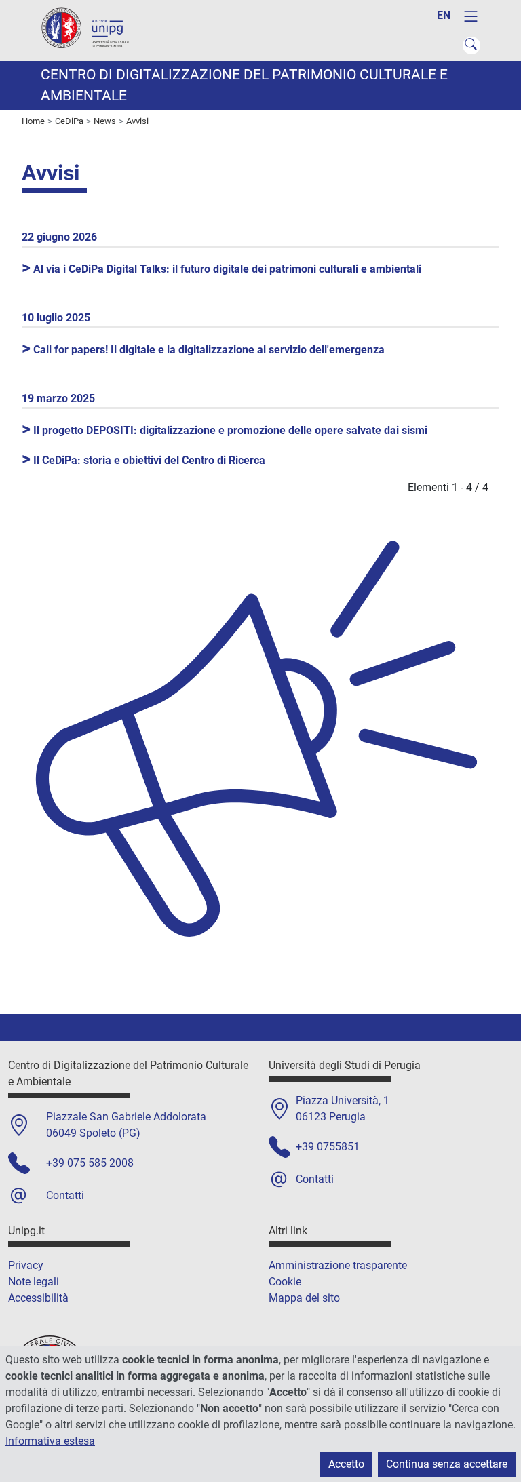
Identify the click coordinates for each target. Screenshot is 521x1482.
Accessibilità (38, 1297)
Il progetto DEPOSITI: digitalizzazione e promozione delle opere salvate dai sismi (224, 430)
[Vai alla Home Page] (91, 29)
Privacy (25, 1265)
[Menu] (470, 16)
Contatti (65, 1195)
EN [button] (443, 15)
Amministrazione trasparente (338, 1265)
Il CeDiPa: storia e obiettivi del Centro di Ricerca (143, 460)
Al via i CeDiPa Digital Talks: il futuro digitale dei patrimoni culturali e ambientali (221, 268)
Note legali (33, 1281)
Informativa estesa (50, 1441)
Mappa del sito (304, 1297)
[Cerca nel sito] (471, 45)
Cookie (285, 1281)
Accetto (346, 1464)
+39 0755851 (328, 1146)
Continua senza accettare (446, 1464)
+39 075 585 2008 (90, 1162)
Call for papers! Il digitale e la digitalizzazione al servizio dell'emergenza (203, 349)
